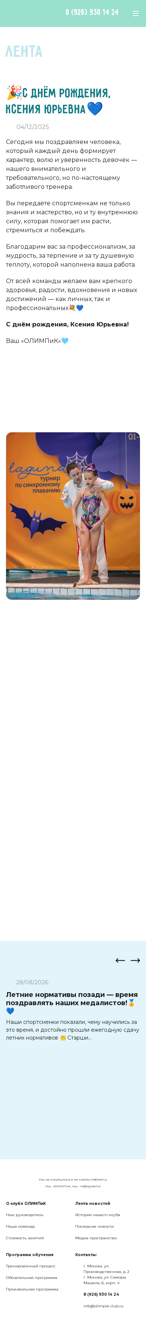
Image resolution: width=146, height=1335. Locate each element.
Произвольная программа (32, 1289)
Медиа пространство (96, 1238)
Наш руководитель (24, 1214)
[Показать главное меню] (135, 13)
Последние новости (94, 1226)
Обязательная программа (31, 1277)
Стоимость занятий (25, 1238)
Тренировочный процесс (30, 1266)
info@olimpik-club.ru (103, 1306)
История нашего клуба (97, 1214)
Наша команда (20, 1226)
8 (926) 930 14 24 (92, 12)
